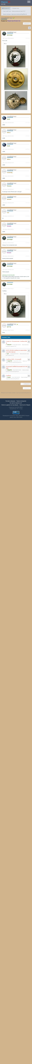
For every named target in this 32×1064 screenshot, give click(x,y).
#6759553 (28, 256)
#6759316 (28, 162)
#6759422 (28, 202)
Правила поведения (21, 401)
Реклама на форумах (10, 401)
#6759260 (28, 122)
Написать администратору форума (9, 405)
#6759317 (28, 176)
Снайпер (8, 375)
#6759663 (28, 269)
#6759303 (28, 136)
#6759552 (28, 243)
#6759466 (28, 216)
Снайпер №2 (6, 18)
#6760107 (28, 288)
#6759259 (28, 38)
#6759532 (28, 229)
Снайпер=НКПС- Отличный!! (13, 359)
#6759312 (28, 149)
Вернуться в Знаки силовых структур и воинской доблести (16, 392)
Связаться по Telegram (24, 405)
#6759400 (28, 189)
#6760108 (28, 330)
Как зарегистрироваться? (16, 403)
